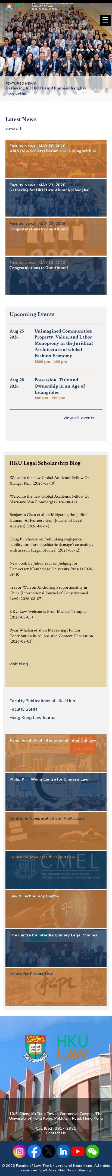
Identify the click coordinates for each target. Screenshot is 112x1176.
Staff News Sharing (74, 1170)
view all (13, 129)
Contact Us (56, 1133)
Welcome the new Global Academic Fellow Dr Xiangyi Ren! (49, 480)
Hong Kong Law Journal (33, 718)
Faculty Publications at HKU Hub (42, 701)
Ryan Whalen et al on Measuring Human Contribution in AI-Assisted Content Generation (51, 633)
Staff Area (48, 1170)
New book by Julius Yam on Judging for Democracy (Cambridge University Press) (45, 566)
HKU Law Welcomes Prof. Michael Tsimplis (48, 611)
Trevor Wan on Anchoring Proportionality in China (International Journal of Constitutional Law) (49, 593)
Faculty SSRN (23, 709)
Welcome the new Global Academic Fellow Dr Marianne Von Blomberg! (49, 499)
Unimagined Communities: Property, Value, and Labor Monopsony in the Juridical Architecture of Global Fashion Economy (64, 346)
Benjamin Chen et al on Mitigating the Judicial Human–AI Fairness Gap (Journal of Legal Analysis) (49, 520)
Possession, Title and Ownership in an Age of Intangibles (60, 389)
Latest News (20, 119)
